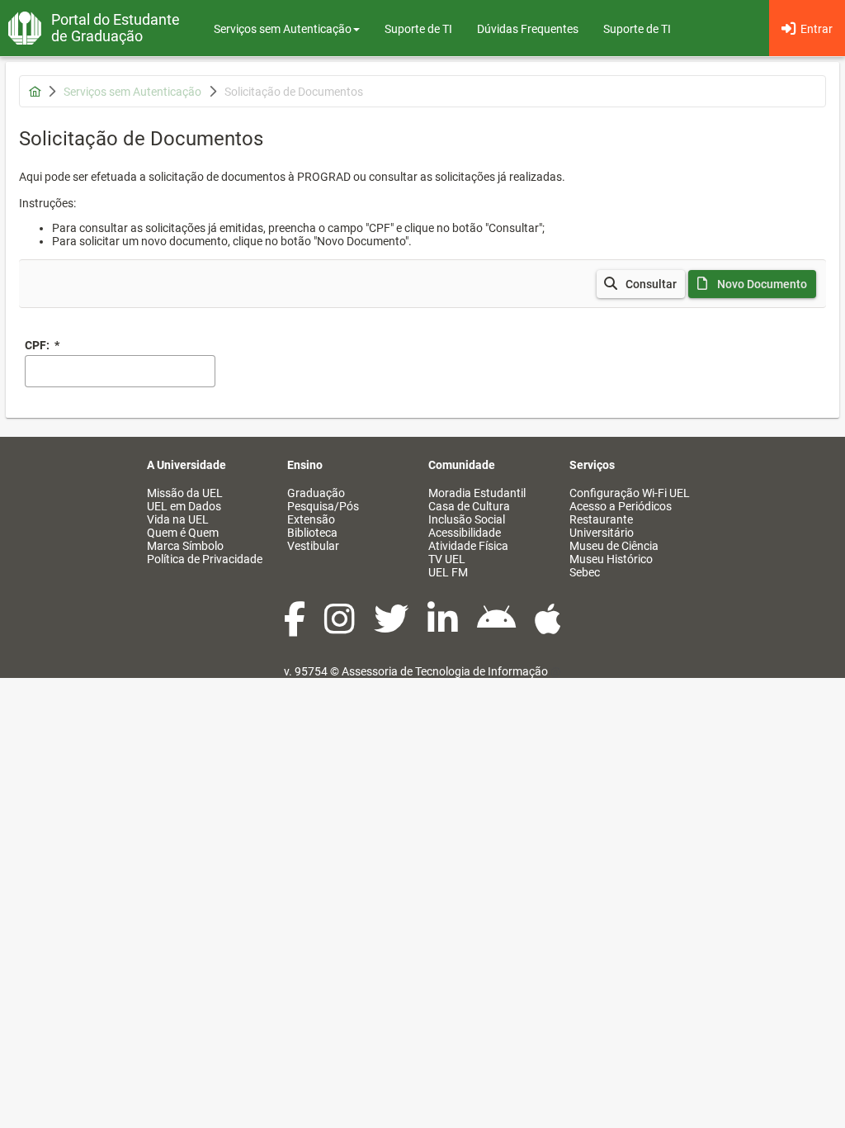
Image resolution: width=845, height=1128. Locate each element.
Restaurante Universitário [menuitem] (601, 526)
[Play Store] (497, 627)
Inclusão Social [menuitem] (466, 519)
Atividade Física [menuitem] (468, 545)
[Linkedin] (443, 627)
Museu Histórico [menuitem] (611, 559)
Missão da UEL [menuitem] (185, 493)
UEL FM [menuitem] (448, 572)
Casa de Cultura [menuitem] (469, 506)
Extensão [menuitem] (311, 519)
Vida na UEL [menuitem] (178, 519)
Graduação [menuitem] (316, 493)
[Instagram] (340, 627)
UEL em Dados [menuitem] (184, 506)
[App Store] (548, 627)
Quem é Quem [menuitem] (183, 532)
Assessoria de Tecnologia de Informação (445, 671)
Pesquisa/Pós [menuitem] (323, 506)
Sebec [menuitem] (584, 572)
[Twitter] (392, 627)
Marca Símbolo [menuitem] (185, 545)
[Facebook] (296, 627)
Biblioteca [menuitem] (312, 532)
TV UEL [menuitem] (446, 559)
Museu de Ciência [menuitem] (614, 545)
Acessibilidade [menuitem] (464, 532)
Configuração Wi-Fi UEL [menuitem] (629, 493)
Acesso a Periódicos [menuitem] (620, 506)
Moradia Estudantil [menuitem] (477, 493)
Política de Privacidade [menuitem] (204, 559)
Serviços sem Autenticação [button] (283, 29)
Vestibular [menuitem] (313, 545)
